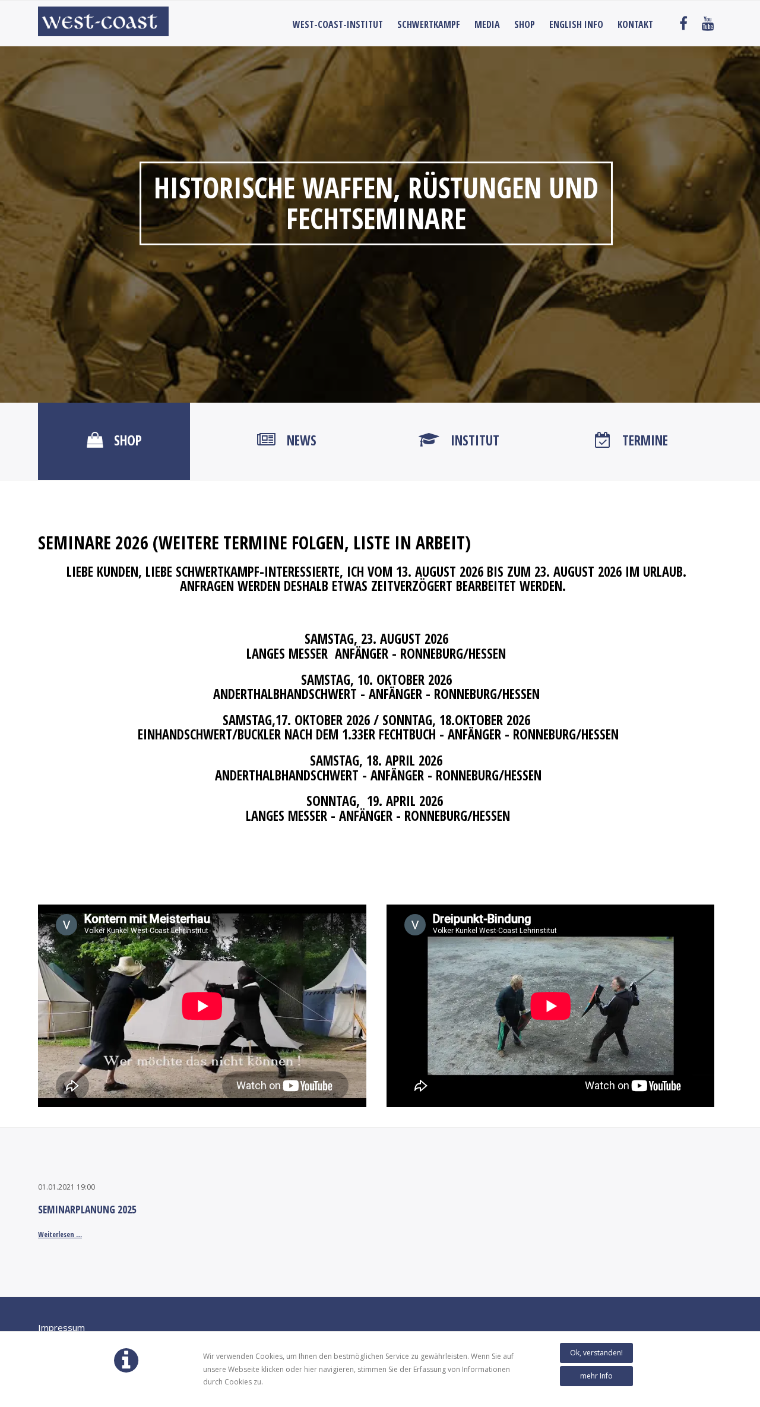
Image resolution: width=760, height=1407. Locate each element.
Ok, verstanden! (596, 1353)
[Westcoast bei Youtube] (708, 24)
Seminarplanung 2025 (87, 1209)
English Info (576, 24)
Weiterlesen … (60, 1234)
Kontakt (635, 24)
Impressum (61, 1327)
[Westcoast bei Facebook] (683, 24)
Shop (524, 24)
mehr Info (596, 1376)
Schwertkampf (428, 24)
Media (487, 24)
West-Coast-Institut (338, 24)
